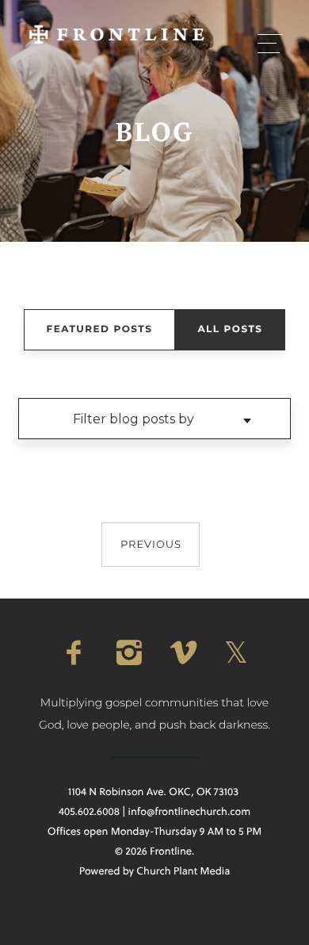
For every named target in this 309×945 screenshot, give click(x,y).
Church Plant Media (183, 871)
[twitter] (235, 653)
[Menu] (270, 43)
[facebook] (74, 653)
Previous (150, 544)
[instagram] (128, 653)
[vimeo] (181, 653)
